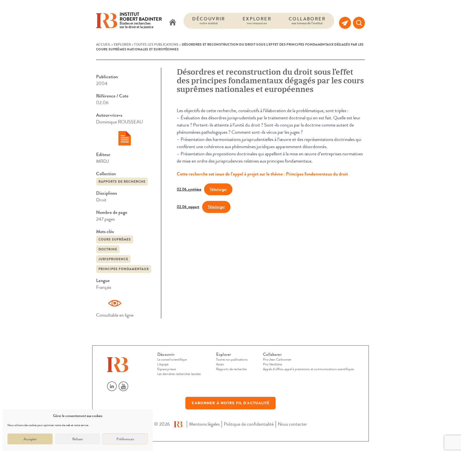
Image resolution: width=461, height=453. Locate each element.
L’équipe (162, 364)
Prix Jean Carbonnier (277, 359)
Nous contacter (292, 424)
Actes (220, 364)
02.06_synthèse (189, 189)
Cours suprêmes (114, 239)
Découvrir (208, 20)
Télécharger (218, 189)
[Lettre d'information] (345, 23)
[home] (173, 23)
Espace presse (166, 369)
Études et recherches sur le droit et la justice (141, 20)
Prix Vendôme (272, 364)
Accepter (30, 439)
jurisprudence (113, 259)
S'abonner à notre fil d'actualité (231, 403)
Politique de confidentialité (249, 424)
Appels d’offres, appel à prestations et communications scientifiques (308, 369)
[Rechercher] (359, 23)
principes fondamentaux (123, 269)
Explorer (257, 20)
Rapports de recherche (122, 181)
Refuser (77, 439)
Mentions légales (204, 424)
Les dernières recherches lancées (179, 374)
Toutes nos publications (232, 359)
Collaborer (307, 20)
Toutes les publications (156, 44)
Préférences (125, 439)
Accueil (103, 44)
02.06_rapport (188, 207)
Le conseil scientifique (172, 359)
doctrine (107, 249)
